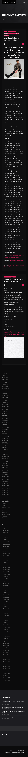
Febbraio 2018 (5, 436)
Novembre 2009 (5, 481)
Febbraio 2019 (5, 426)
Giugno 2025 (5, 390)
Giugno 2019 (5, 422)
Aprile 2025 (4, 391)
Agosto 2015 (5, 461)
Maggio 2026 (5, 379)
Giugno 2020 (5, 417)
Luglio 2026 (4, 375)
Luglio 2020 (4, 415)
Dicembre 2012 (5, 476)
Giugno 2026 (5, 377)
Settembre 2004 (6, 488)
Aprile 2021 (4, 399)
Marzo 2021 (4, 400)
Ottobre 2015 (5, 458)
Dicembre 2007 (5, 483)
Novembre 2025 (5, 388)
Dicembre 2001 (5, 492)
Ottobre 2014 (5, 472)
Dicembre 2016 (5, 453)
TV (2, 519)
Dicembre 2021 (5, 395)
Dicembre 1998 (5, 494)
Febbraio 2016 (5, 456)
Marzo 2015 (4, 469)
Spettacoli (6, 35)
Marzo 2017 (4, 447)
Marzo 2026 (4, 382)
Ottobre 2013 (5, 474)
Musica (17, 33)
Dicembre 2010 (5, 478)
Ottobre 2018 (5, 429)
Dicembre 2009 (5, 479)
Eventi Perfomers (12, 31)
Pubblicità (4, 512)
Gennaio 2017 (5, 451)
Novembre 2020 (5, 408)
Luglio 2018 (4, 433)
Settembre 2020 (6, 411)
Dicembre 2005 (5, 485)
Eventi (5, 31)
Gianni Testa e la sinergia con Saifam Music (12, 717)
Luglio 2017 (4, 442)
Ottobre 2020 (5, 409)
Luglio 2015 (4, 463)
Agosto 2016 (5, 454)
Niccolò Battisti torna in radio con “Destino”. (12, 39)
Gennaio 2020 (5, 418)
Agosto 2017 (5, 440)
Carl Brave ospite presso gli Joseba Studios (12, 707)
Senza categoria (6, 514)
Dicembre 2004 (5, 487)
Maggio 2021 (5, 397)
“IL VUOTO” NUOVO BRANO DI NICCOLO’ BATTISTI (13, 280)
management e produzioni (9, 33)
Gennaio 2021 (5, 404)
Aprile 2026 (4, 381)
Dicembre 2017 (5, 438)
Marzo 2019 (4, 424)
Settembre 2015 (6, 460)
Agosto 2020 (5, 413)
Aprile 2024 (4, 393)
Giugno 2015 (5, 465)
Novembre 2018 (5, 427)
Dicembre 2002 (5, 490)
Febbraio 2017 (5, 449)
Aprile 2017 (4, 445)
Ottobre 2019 (5, 420)
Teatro (3, 518)
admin (7, 43)
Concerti (4, 503)
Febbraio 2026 (5, 384)
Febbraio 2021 (5, 402)
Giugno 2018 (5, 435)
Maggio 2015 (5, 467)
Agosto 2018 (5, 431)
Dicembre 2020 (5, 406)
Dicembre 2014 (5, 471)
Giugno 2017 (5, 444)
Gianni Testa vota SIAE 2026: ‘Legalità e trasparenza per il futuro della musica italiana (13, 702)
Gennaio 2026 (5, 386)
